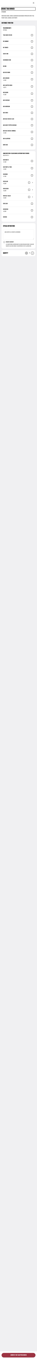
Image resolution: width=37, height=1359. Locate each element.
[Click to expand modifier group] (32, 182)
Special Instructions (9, 226)
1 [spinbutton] (29, 253)
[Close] (33, 3)
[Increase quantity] (32, 253)
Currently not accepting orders (18, 1355)
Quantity (5, 253)
